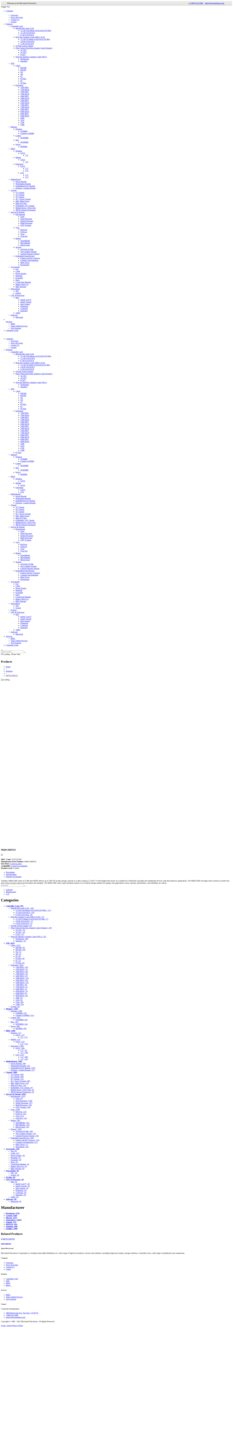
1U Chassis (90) (17, 1074)
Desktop (19, 457)
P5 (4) (18, 961)
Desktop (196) (16, 1011)
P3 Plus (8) (20, 958)
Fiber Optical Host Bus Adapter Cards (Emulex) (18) (31, 928)
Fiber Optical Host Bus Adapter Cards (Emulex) (34, 374)
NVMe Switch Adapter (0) (21, 926)
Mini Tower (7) (22, 1145)
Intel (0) (14, 1182)
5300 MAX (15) (22, 983)
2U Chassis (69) (17, 1077)
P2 (21, 402)
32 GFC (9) (20, 930)
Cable (18, 586)
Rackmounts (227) (18, 1096)
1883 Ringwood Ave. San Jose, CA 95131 (22, 1313)
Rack (18, 595)
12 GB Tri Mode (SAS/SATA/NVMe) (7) (32, 919)
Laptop (18, 463)
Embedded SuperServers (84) (22, 1138)
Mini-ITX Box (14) (18, 1085)
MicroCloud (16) (22, 1127)
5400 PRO (24, 422)
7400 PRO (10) (22, 972)
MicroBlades (25, 558)
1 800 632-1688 (12, 1315)
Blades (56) (15, 1120)
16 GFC (23, 378)
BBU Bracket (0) (17, 1169)
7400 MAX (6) (22, 974)
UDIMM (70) (21, 1013)
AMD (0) (14, 1197)
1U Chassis (20, 507)
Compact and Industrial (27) (26, 1142)
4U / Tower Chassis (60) (20, 1081)
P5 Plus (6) (20, 963)
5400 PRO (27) (22, 976)
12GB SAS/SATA (27, 367)
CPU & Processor (17, 612)
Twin (18, 542)
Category (9, 890)
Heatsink (19, 590)
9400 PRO (24, 439)
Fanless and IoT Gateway (30, 573)
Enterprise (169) (17, 1046)
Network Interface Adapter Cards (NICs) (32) (28, 937)
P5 (21, 407)
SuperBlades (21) (22, 1123)
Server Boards (21, 496)
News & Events (17, 17)
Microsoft (19, 634)
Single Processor (26, 536)
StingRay (24, 387)
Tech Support (16, 328)
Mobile (18, 483)
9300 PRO (24, 435)
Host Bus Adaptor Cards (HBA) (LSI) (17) (27, 917)
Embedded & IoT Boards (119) (23, 1068)
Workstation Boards (23, 498)
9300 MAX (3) (22, 991)
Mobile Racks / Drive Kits (26, 523)
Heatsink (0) (16, 1158)
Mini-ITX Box (21, 518)
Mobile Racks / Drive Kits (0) (22, 1090)
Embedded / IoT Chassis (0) (22, 1088)
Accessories (15, 582)
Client (18, 391)
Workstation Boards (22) (20, 1066)
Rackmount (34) (22, 1147)
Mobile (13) (15, 1039)
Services (9, 322)
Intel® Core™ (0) (23, 1184)
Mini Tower (24, 577)
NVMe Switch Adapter (24, 372)
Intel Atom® (25, 621)
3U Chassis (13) (17, 1079)
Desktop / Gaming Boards (26, 503)
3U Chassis (20, 512)
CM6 (22, 450)
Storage (18, 562)
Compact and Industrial (29, 575)
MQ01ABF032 (12, 676)
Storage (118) (16, 1129)
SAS (22, 492)
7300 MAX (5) (22, 987)
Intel (17, 614)
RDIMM (23, 474)
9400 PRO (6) (21, 993)
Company (9, 11)
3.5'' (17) (24, 1037)
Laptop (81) (15, 1018)
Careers (14, 22)
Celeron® (24, 625)
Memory (14, 455)
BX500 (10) (20, 950)
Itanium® (24, 628)
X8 (21, 400)
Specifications (11, 874)
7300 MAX (24, 433)
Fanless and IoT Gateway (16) (27, 1140)
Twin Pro (24, 551)
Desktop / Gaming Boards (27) (23, 1070)
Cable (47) (15, 1153)
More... (8, 1285)
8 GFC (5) (20, 934)
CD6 (22, 448)
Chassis (14, 505)
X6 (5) (18, 952)
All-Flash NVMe (26, 564)
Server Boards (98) (18, 1064)
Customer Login (12, 330)
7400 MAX (24, 420)
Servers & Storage (18, 527)
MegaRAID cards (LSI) (25, 354)
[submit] (25, 652)
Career (8, 1269)
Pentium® (24, 623)
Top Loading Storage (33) (26, 1134)
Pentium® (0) (21, 1190)
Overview (14, 15)
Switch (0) (15, 1175)
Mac (17, 468)
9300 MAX (24, 437)
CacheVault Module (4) (20, 1164)
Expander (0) (16, 1160)
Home (8, 667)
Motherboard (16, 494)
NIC (17, 606)
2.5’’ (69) (24, 1057)
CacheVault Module (23, 597)
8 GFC (23, 380)
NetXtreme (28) (22, 939)
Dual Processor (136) (24, 1101)
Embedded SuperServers (25, 571)
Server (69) (15, 1026)
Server (18, 472)
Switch (18, 608)
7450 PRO (24, 413)
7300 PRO (24, 431)
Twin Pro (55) (21, 1118)
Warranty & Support (13, 877)
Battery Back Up (22, 599)
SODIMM (24, 466)
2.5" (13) (24, 1044)
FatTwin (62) (21, 1114)
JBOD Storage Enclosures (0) (22, 1092)
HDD (13, 477)
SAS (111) (20, 1055)
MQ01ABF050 (6, 1244)
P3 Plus (23, 404)
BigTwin (23, 544)
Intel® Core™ (25, 617)
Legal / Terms (6, 1326)
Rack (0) (14, 1162)
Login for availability (19, 866)
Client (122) (15, 945)
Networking (15, 604)
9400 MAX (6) (22, 996)
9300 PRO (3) (21, 989)
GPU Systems (25, 540)
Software (14, 632)
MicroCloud (25, 560)
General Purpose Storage (29, 568)
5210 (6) (19, 1000)
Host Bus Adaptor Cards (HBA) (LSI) (30, 363)
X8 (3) (18, 954)
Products (9, 671)
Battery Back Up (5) (19, 1166)
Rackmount (24, 579)
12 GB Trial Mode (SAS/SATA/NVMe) (35, 356)
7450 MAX (24, 415)
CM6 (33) (20, 1004)
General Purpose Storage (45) (27, 1136)
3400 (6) (19, 998)
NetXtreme (24, 385)
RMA (13, 324)
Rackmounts (20, 529)
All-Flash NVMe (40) (24, 1131)
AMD (18, 630)
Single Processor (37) (24, 1103)
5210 (22, 446)
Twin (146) (15, 1109)
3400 (22, 444)
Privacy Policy (17, 1326)
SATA (22, 481)
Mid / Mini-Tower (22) (20, 1083)
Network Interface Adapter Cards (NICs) (31, 382)
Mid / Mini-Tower (22, 516)
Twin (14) (20, 1116)
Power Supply (21, 588)
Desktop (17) (16, 1033)
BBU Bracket (21, 601)
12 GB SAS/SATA (27, 358)
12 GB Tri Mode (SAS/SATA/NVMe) (35, 365)
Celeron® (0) (21, 1193)
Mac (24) (14, 1022)
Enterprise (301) (17, 965)
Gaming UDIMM (27, 461)
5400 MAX (24, 424)
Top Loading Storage (28, 566)
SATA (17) (20, 1035)
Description (10, 872)
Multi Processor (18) (24, 1105)
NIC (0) (14, 1173)
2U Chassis (20, 509)
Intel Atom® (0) (22, 1188)
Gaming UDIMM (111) (25, 1015)
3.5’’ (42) (24, 1059)
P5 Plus (23, 409)
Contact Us (15, 20)
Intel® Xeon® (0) (23, 1186)
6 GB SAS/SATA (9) (24, 915)
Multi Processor (26, 538)
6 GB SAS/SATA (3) (24, 923)
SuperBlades (25, 555)
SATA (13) (20, 1042)
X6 (21, 398)
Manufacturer (11, 892)
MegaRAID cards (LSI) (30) (22, 908)
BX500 (23, 396)
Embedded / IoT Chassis (25, 520)
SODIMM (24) (22, 1024)
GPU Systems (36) (23, 1107)
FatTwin (23, 547)
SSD (12, 389)
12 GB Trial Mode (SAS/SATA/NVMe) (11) (33, 910)
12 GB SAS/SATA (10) (25, 912)
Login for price (16, 864)
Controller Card (17, 352)
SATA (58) (20, 1048)
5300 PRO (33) (22, 980)
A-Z (7, 894)
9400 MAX (24, 442)
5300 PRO (24, 426)
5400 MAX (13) (22, 978)
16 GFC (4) (20, 932)
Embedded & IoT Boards (25, 501)
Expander (19, 593)
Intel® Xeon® (25, 619)
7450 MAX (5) (22, 969)
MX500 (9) (20, 948)
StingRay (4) (21, 941)
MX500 (23, 393)
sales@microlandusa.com (214, 3)
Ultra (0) (19, 1099)
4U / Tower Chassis (23, 514)
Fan (17, 584)
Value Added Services (19, 326)
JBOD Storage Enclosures (26, 525)
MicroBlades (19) (22, 1125)
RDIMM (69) (21, 1028)
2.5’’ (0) (23, 1050)
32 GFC (23, 376)
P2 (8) (18, 956)
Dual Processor (26, 533)
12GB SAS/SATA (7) (24, 921)
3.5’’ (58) (24, 1053)
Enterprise (19, 411)
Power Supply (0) (18, 1155)
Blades (18, 553)
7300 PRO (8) (21, 985)
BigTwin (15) (21, 1112)
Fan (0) (14, 1151)
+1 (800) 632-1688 (195, 3)
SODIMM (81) (22, 1020)
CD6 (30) (19, 1002)
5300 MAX (24, 428)
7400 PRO (24, 417)
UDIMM (23, 459)
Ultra (22, 531)
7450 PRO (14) (22, 967)
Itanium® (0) (21, 1195)
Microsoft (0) (16, 1201)
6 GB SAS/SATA (27, 361)
